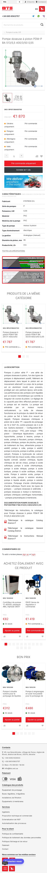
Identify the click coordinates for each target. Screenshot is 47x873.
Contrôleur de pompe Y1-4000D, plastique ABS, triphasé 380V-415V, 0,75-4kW (12, 604)
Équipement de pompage (12, 790)
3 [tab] (27, 356)
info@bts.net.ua (11, 768)
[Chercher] (42, 24)
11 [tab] (17, 647)
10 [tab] (41, 644)
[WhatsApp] (38, 16)
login (33, 554)
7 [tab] (29, 644)
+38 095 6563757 (11, 16)
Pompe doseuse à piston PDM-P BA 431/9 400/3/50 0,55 (35, 334)
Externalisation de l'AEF (11, 820)
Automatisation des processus (14, 823)
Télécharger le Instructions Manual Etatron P (25, 537)
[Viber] (44, 16)
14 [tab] (29, 647)
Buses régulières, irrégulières (13, 794)
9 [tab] (37, 644)
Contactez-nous (13, 861)
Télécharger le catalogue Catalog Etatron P (25, 521)
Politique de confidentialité (12, 834)
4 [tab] (17, 644)
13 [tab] (25, 647)
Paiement (5, 845)
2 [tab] (23, 356)
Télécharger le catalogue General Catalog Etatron (25, 529)
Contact (5, 849)
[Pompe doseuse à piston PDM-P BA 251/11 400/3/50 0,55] (12, 314)
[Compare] (37, 156)
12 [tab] (21, 647)
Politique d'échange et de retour (14, 841)
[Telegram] (33, 16)
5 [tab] (21, 644)
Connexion (42, 2)
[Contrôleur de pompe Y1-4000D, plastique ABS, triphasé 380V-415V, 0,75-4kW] (12, 584)
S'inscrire (30, 2)
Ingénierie (6, 812)
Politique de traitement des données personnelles (21, 838)
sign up (25, 554)
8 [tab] (33, 644)
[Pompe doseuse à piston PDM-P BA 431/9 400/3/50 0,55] (34, 314)
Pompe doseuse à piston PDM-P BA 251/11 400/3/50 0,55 (10, 334)
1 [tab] (19, 356)
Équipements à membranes (12, 801)
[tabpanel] (12, 328)
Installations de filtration (11, 798)
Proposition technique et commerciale (17, 816)
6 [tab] (25, 644)
